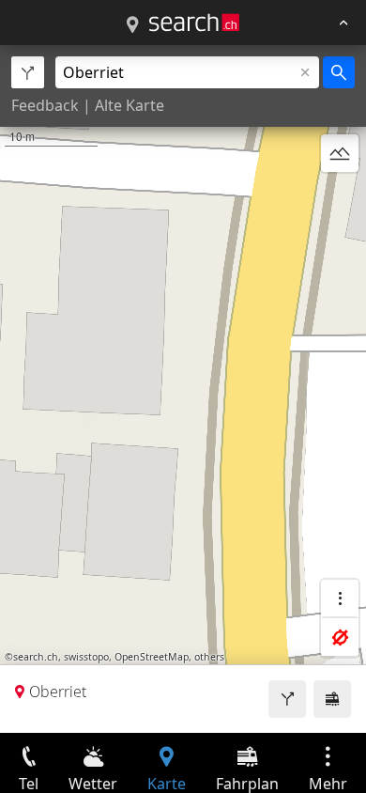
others (209, 656)
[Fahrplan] (332, 699)
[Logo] (194, 22)
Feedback (45, 105)
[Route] (287, 699)
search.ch (35, 656)
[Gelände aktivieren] (339, 153)
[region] (183, 389)
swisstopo (86, 656)
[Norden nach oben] (339, 198)
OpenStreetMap (151, 656)
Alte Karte (129, 105)
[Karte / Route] (132, 25)
